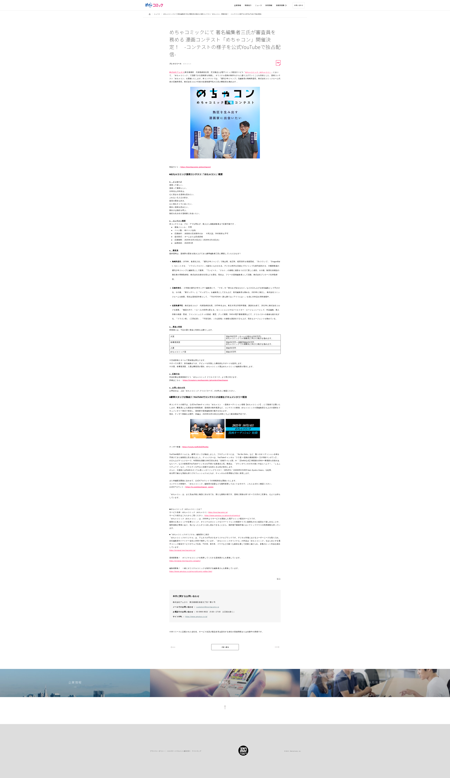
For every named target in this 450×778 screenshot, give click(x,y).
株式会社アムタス (176, 72)
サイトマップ (196, 751)
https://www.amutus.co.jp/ (196, 617)
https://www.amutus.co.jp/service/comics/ (222, 515)
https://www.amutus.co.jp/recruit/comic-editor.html (190, 571)
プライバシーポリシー (157, 751)
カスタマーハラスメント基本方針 (178, 751)
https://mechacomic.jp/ (218, 512)
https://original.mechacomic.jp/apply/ (185, 561)
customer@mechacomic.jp (207, 607)
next (277, 647)
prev (173, 647)
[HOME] (149, 14)
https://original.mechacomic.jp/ (182, 550)
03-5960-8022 (202, 612)
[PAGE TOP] (225, 708)
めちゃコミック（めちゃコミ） (258, 72)
